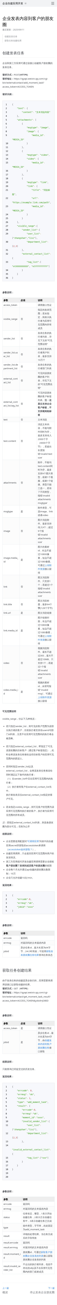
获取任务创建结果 (13, 40)
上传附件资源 (45, 697)
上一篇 (5, 1288)
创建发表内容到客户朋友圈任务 (45, 1044)
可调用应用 (33, 841)
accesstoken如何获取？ (20, 849)
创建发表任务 (11, 36)
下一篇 (51, 1288)
